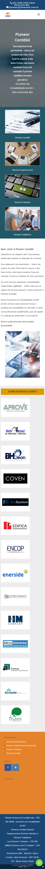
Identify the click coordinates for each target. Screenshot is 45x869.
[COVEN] (15, 487)
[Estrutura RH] (15, 605)
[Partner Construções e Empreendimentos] (15, 676)
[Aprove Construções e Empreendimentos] (15, 416)
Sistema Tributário (13, 749)
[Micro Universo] (15, 652)
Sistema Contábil (13, 753)
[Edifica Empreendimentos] (15, 534)
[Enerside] (15, 581)
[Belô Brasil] (15, 440)
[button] (39, 862)
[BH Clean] (15, 463)
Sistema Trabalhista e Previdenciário (21, 746)
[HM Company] (15, 629)
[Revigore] (15, 700)
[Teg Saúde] (15, 723)
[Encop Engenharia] (15, 558)
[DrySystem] (15, 511)
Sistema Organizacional (16, 742)
